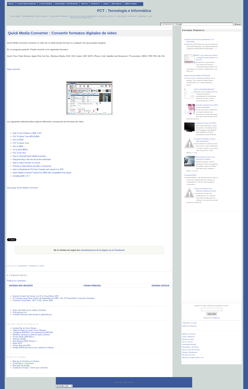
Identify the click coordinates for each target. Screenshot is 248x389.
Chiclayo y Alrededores (189, 352)
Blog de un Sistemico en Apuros (26, 361)
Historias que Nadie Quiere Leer (192, 357)
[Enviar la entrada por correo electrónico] (7, 262)
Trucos (84, 4)
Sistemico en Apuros (189, 334)
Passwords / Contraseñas (66, 4)
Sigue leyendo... (14, 69)
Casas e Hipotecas (188, 336)
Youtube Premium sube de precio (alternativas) (32, 314)
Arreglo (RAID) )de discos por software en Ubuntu (33, 347)
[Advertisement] (89, 40)
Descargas (116, 4)
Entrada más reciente (21, 286)
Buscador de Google (21, 365)
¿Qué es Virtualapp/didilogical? (204, 89)
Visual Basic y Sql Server (23, 363)
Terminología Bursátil (189, 344)
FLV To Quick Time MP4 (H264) (26, 136)
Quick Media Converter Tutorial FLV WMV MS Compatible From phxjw (42, 173)
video (41, 266)
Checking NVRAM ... (191, 175)
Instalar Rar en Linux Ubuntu (24, 328)
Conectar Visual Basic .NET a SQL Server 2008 (33, 300)
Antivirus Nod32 (19, 339)
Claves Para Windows (26, 4)
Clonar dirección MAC (22, 345)
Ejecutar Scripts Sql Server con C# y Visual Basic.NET (36, 296)
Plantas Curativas (188, 339)
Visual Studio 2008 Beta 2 (23, 337)
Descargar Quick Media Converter (22, 188)
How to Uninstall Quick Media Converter (29, 156)
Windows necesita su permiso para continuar (31, 335)
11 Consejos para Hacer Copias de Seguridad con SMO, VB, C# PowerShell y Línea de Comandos (54, 298)
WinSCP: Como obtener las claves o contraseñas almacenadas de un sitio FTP (206, 57)
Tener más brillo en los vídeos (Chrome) (29, 310)
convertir (22, 266)
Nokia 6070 (17, 343)
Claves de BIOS (45, 4)
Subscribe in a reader (190, 323)
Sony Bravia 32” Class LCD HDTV (205, 123)
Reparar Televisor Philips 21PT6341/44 (197, 75)
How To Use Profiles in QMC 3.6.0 (27, 133)
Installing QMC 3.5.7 (21, 176)
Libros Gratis (130, 4)
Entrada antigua (160, 286)
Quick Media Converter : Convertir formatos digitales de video (62, 33)
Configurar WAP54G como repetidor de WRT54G (33, 332)
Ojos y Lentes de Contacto (191, 349)
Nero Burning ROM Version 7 (25, 341)
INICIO (11, 4)
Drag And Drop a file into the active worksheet (32, 159)
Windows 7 (95, 4)
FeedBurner (216, 318)
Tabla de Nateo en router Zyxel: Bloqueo (29, 330)
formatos (33, 266)
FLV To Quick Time (21, 143)
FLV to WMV (18, 146)
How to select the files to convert (26, 163)
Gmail (106, 4)
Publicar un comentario (16, 281)
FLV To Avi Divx (19, 153)
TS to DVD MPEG (20, 150)
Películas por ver (20, 312)
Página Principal (92, 286)
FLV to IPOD (18, 140)
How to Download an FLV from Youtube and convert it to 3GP (38, 169)
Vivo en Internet (187, 342)
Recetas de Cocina (188, 355)
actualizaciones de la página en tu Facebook (102, 250)
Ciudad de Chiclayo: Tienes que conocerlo (30, 368)
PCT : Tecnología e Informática (124, 10)
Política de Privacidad (189, 326)
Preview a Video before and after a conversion (32, 166)
